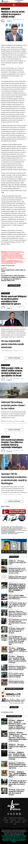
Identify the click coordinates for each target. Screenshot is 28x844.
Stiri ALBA (4, 835)
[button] (14, 546)
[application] (14, 546)
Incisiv (8, 21)
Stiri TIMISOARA (10, 840)
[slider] (12, 551)
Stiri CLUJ (20, 837)
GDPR (15, 824)
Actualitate (5, 820)
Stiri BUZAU (5, 837)
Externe (24, 820)
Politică (19, 820)
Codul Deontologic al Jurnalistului (16, 818)
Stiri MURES (13, 839)
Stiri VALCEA (19, 840)
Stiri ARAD (10, 835)
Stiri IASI (15, 838)
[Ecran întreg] (25, 552)
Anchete (11, 822)
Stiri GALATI (9, 838)
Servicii (23, 822)
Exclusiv (6, 822)
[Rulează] (3, 552)
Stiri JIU (20, 838)
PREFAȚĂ (5, 818)
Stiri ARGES (16, 835)
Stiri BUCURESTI (13, 837)
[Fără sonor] (22, 552)
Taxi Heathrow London (7, 712)
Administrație (13, 820)
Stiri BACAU (23, 835)
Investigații (17, 822)
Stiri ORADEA (20, 839)
